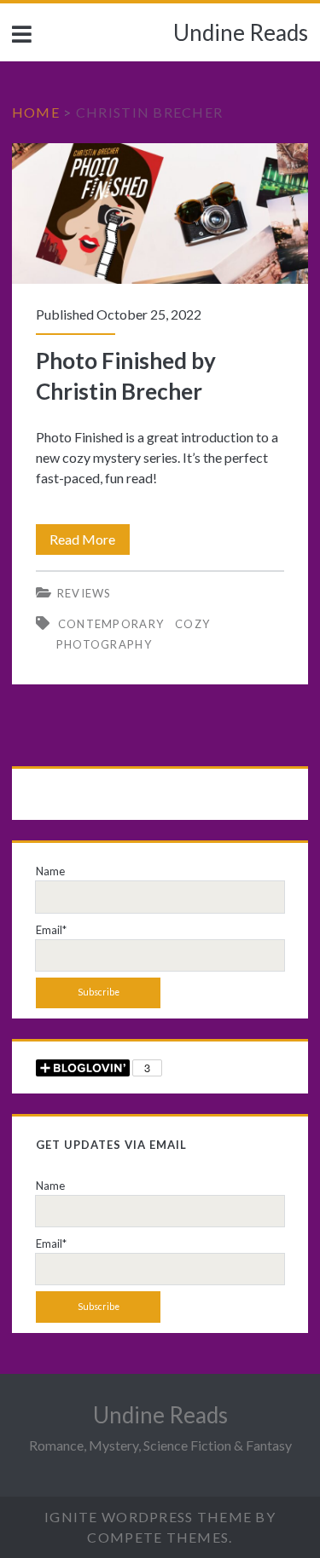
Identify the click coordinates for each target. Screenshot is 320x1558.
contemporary (111, 624)
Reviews (84, 593)
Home (36, 112)
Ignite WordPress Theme (148, 1517)
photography (104, 644)
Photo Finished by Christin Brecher (160, 213)
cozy (192, 624)
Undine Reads (240, 32)
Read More (89, 542)
